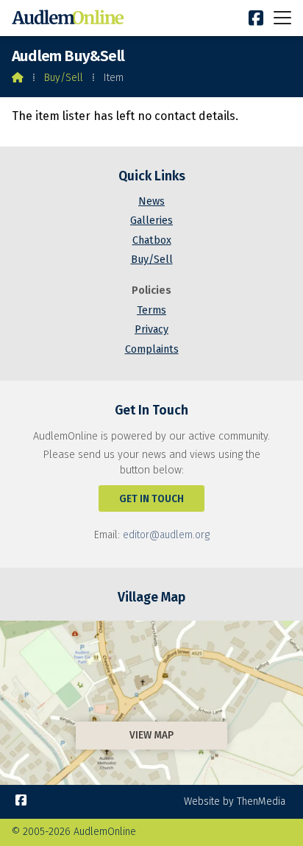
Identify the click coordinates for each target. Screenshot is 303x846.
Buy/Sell (63, 77)
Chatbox (151, 240)
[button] (282, 17)
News (151, 201)
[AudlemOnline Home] (70, 18)
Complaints (152, 349)
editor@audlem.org (166, 535)
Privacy (151, 329)
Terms (151, 310)
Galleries (151, 220)
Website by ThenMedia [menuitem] (234, 801)
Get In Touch (151, 499)
